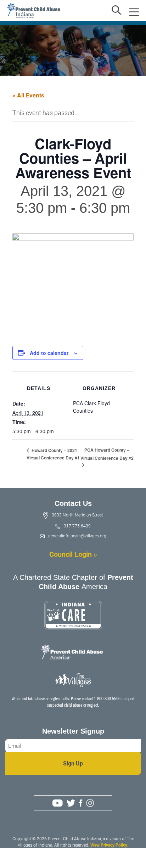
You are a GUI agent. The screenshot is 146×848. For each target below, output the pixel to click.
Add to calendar (49, 352)
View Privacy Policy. (109, 845)
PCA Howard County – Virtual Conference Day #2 (107, 454)
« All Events (28, 95)
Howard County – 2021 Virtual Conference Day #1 (53, 454)
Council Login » (73, 554)
